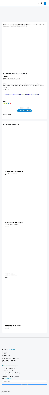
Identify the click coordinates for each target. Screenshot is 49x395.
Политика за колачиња (8, 361)
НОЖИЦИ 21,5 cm (10, 274)
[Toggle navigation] (45, 3)
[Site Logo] (8, 3)
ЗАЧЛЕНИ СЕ (24, 384)
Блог (3, 357)
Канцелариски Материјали (16, 24)
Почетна (5, 24)
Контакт (4, 352)
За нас (4, 353)
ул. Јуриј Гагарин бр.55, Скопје (12, 372)
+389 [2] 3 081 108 (8, 370)
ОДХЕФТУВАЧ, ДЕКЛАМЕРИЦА (14, 171)
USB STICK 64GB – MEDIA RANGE (14, 222)
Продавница (6, 355)
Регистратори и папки (30, 24)
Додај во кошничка (24, 110)
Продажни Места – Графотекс (10, 358)
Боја (4, 101)
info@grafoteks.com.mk (10, 368)
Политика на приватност (9, 360)
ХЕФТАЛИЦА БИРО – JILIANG (13, 325)
